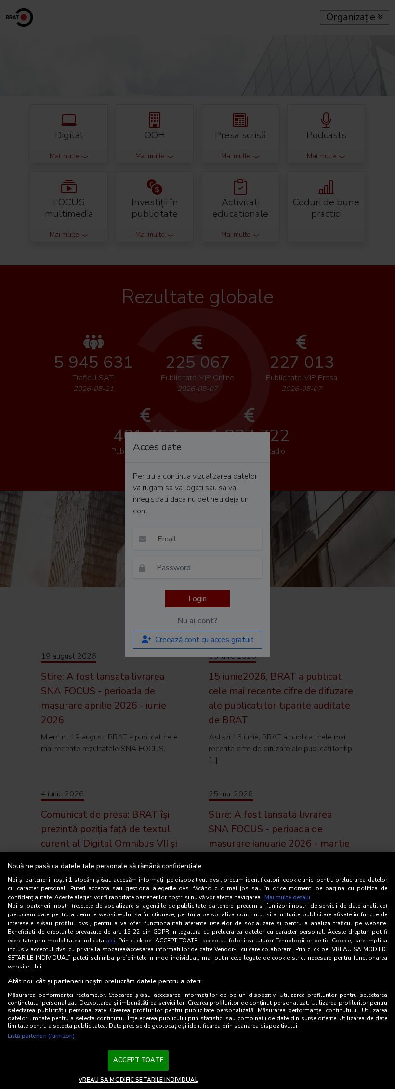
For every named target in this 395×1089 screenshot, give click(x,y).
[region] (197, 970)
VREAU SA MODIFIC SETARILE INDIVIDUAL (138, 1080)
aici (110, 940)
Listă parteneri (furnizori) (41, 1036)
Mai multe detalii (287, 897)
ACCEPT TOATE (138, 1060)
